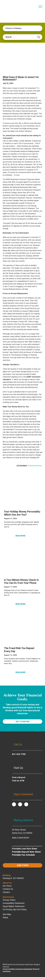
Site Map (7, 914)
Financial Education (35, 466)
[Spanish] (35, 5)
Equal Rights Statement (13, 906)
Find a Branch (18, 777)
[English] (31, 5)
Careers (6, 892)
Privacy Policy (9, 900)
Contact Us (8, 889)
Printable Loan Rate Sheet (24, 848)
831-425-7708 (19, 754)
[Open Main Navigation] (40, 6)
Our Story (7, 886)
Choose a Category (13, 28)
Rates (5, 917)
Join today (23, 865)
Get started (22, 721)
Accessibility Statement (13, 903)
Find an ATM (18, 780)
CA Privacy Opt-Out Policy (15, 909)
